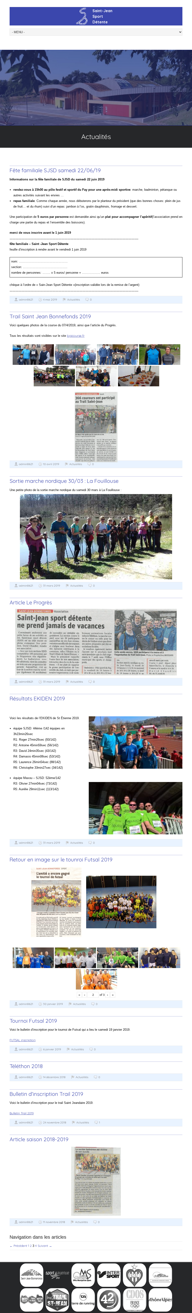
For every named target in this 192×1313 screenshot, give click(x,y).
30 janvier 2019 (53, 1004)
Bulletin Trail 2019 (22, 1113)
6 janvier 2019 (52, 1049)
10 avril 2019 (51, 464)
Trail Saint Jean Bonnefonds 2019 (50, 316)
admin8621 (26, 299)
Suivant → (45, 1246)
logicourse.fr (76, 335)
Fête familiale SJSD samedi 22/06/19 (55, 170)
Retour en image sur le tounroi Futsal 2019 (61, 859)
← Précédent (18, 1246)
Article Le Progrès (31, 602)
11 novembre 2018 (54, 1222)
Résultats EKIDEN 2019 (37, 698)
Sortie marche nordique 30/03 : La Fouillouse (64, 480)
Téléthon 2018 (26, 1066)
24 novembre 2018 (54, 1122)
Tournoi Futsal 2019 (33, 1020)
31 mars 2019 (51, 585)
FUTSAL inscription (23, 1040)
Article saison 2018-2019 (39, 1139)
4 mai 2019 (50, 299)
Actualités (73, 299)
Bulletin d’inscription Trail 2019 (46, 1094)
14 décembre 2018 (54, 1077)
